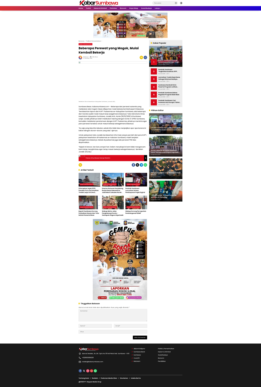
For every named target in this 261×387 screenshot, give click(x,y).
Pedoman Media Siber (109, 378)
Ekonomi (161, 358)
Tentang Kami (84, 378)
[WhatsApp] (145, 165)
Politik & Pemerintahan (85, 44)
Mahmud (85, 56)
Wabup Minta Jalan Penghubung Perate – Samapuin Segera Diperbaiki (112, 213)
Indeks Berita (136, 378)
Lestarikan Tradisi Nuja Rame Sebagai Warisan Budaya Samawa (169, 78)
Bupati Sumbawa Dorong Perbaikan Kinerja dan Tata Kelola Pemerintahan (89, 213)
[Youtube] (91, 370)
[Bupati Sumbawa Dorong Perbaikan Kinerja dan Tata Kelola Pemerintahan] (89, 202)
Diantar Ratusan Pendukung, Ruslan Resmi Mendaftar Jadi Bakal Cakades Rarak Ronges (112, 190)
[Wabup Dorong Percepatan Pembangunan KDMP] (136, 202)
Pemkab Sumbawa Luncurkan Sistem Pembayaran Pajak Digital (135, 190)
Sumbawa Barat (139, 352)
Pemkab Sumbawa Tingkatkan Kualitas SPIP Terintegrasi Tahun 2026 (167, 70)
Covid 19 (136, 358)
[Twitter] (137, 165)
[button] (176, 3)
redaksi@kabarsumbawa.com (92, 362)
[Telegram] (141, 165)
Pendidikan (162, 361)
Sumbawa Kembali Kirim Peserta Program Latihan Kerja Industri (167, 86)
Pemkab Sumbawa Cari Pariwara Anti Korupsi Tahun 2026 (169, 101)
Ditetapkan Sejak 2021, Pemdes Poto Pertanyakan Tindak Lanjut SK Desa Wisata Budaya (89, 190)
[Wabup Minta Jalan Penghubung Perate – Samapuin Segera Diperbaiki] (113, 202)
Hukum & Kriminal (164, 352)
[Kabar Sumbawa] (99, 3)
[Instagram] (87, 370)
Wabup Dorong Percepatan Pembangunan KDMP (135, 212)
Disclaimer (124, 378)
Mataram (137, 361)
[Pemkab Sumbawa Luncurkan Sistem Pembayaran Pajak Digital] (136, 179)
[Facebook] (133, 165)
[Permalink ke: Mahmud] (81, 57)
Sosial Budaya (163, 355)
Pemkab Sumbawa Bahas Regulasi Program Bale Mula (168, 94)
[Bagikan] (145, 57)
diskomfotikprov (139, 349)
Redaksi (95, 378)
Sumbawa (137, 355)
